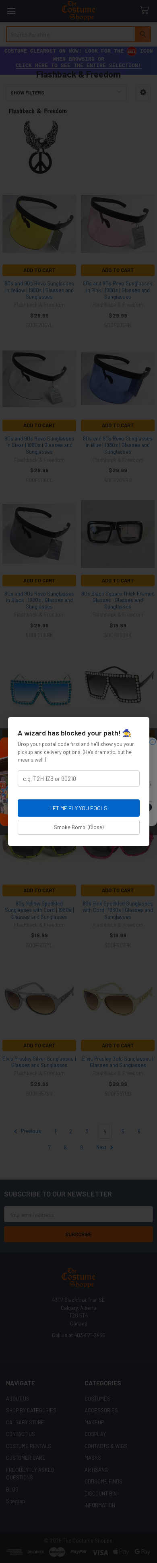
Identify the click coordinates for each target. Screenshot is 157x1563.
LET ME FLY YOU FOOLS (78, 808)
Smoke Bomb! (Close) (78, 827)
